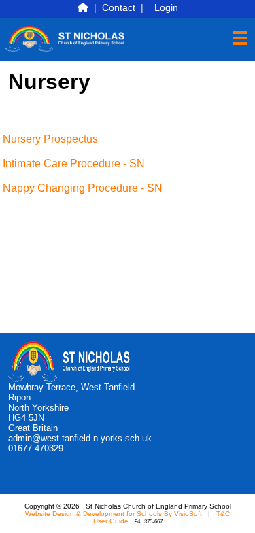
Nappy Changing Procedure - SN (83, 188)
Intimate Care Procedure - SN (74, 163)
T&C (223, 513)
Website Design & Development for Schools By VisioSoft (113, 513)
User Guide (111, 521)
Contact (118, 7)
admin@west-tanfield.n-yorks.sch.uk (80, 438)
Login (166, 7)
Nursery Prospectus (50, 139)
